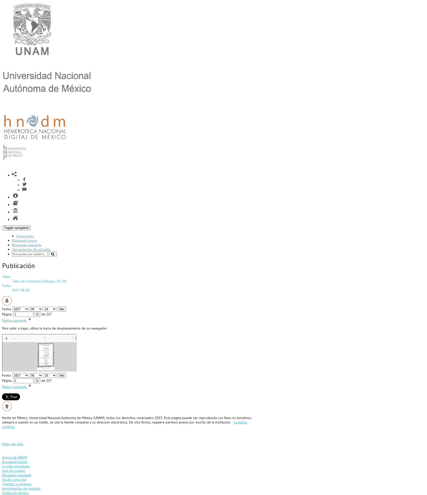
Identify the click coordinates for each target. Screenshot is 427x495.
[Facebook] (24, 180)
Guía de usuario (13, 470)
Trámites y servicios (17, 484)
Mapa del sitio (12, 444)
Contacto (241, 422)
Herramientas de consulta (31, 249)
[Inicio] (35, 140)
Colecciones (25, 236)
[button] (14, 175)
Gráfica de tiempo (15, 493)
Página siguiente (14, 320)
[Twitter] (24, 185)
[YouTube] (24, 190)
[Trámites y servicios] (15, 197)
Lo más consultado (16, 466)
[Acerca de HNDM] (15, 212)
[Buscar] (53, 254)
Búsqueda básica (24, 240)
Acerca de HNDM (14, 457)
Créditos (8, 426)
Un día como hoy (14, 479)
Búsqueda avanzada (26, 245)
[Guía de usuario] (15, 204)
